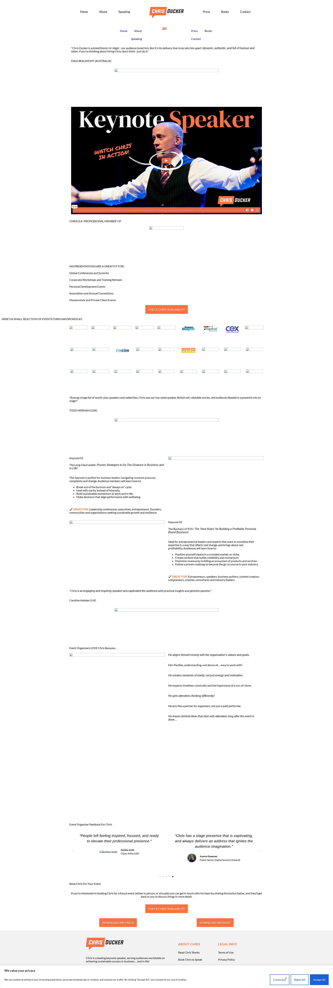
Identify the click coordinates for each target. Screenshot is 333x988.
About (103, 12)
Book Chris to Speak (190, 959)
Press (206, 12)
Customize (279, 979)
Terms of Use (225, 952)
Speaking (124, 12)
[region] (166, 976)
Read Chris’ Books (189, 952)
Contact (245, 12)
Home (84, 12)
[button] (73, 850)
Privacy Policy (226, 959)
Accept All (319, 979)
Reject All (299, 979)
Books (225, 12)
